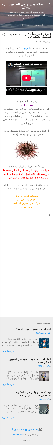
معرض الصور (23, 25)
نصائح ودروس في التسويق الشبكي (26, 6)
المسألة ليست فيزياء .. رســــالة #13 (33, 329)
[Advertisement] (26, 295)
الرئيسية (39, 25)
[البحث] (3, 5)
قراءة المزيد (8, 351)
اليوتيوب (26, 48)
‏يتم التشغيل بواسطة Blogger (25, 429)
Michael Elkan (18, 435)
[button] (3, 35)
